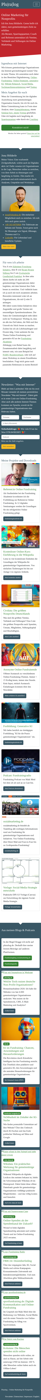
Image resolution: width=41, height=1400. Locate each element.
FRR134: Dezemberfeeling (17, 1260)
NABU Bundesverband (13, 355)
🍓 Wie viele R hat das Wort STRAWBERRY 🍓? (19, 430)
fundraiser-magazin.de (12, 1113)
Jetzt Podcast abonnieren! (14, 788)
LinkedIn (9, 237)
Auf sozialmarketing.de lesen (15, 1374)
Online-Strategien (20, 80)
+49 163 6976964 (13, 224)
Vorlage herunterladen (13, 907)
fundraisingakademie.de (13, 519)
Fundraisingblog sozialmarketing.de (17, 958)
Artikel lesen (9, 1011)
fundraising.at (9, 1217)
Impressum (28, 1397)
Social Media (27, 84)
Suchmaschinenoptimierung (13, 87)
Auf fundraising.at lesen (13, 1243)
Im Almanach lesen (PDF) (14, 1080)
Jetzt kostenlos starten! (13, 577)
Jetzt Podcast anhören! (13, 1284)
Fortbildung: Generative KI (17, 726)
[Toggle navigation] (36, 4)
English (36, 1397)
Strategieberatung (21, 109)
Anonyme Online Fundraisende (20, 669)
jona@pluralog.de (13, 215)
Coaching (33, 119)
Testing (33, 87)
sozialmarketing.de (13, 821)
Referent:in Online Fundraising (19, 489)
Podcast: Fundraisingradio (17, 775)
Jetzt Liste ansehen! (12, 637)
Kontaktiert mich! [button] (20, 127)
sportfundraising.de (11, 1298)
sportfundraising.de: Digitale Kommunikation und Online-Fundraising (18, 1304)
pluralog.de (8, 978)
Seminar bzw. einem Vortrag (13, 113)
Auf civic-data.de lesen (13, 1203)
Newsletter (9, 1397)
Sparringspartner (8, 119)
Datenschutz (18, 1397)
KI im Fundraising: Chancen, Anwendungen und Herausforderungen (18, 1050)
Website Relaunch (12, 84)
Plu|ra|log (10, 4)
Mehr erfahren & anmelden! (15, 696)
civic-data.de (8, 1160)
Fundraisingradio (11, 964)
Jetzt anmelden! (8, 446)
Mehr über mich (8, 246)
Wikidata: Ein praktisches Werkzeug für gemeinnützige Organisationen (18, 1167)
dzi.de (6, 1044)
